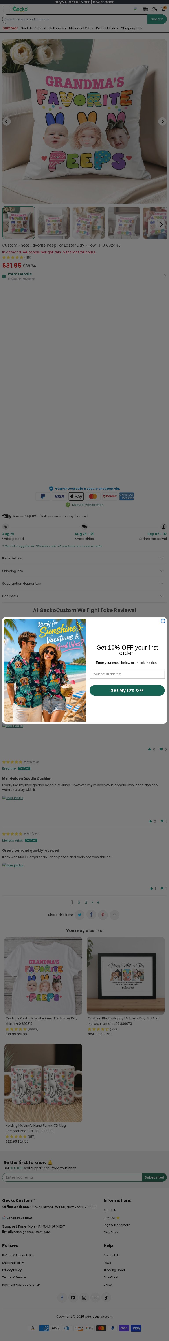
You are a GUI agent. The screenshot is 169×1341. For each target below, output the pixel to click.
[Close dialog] (163, 621)
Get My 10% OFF (127, 690)
